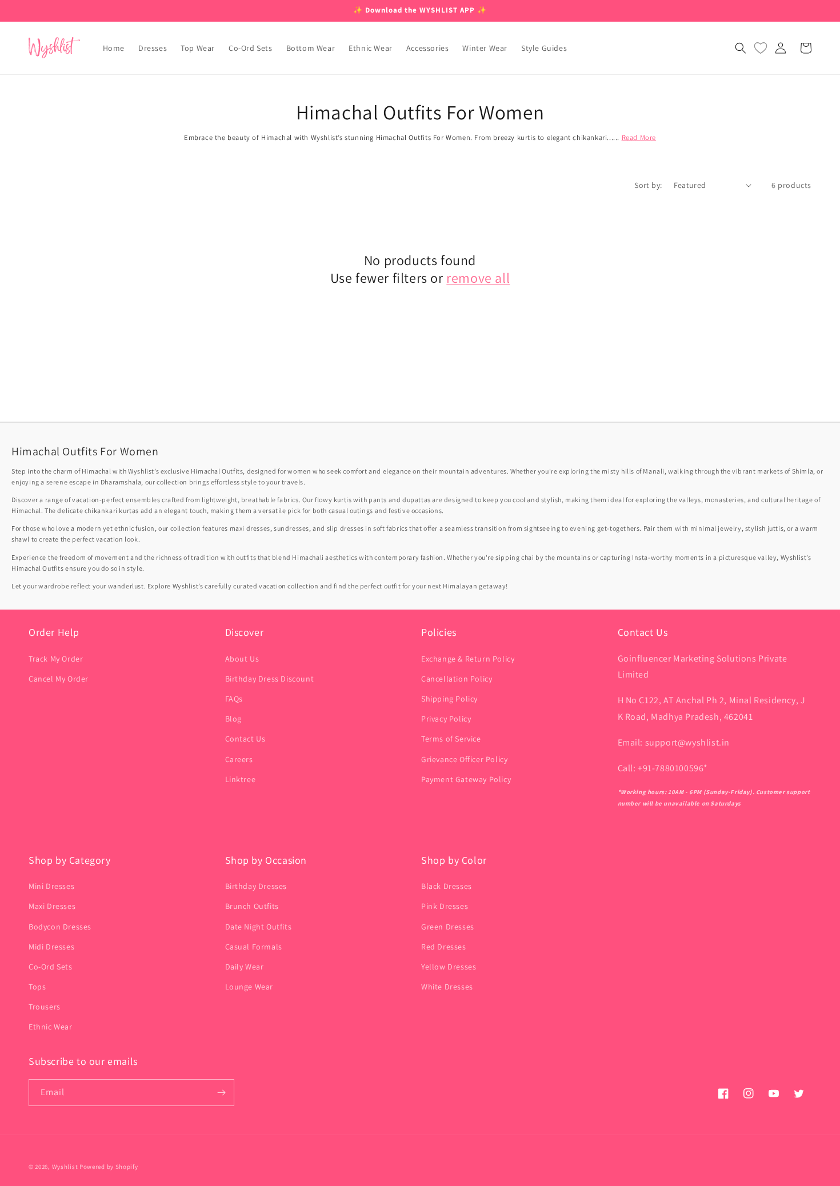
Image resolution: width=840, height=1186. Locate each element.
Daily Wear (244, 966)
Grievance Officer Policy (464, 759)
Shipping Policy (449, 699)
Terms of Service (451, 739)
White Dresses (447, 986)
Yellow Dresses (448, 966)
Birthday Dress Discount (269, 679)
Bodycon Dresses (60, 926)
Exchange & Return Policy (467, 659)
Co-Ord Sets (51, 966)
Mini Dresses (51, 886)
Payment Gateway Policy (466, 779)
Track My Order (56, 659)
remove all (478, 278)
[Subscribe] (221, 1092)
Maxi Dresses (52, 906)
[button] (740, 48)
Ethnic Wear (51, 1026)
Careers (239, 759)
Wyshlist (65, 1167)
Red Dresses (443, 946)
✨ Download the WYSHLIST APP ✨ (420, 10)
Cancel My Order (59, 679)
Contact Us (245, 739)
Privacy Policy (446, 719)
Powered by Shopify (108, 1167)
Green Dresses (447, 926)
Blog (233, 719)
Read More (639, 137)
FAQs (234, 699)
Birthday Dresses (256, 886)
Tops (37, 986)
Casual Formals (253, 946)
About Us (242, 659)
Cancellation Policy (456, 679)
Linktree (240, 779)
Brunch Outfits (252, 906)
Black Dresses (446, 886)
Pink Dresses (444, 906)
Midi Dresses (51, 946)
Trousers (45, 1006)
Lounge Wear (249, 986)
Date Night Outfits (258, 926)
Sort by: (648, 185)
